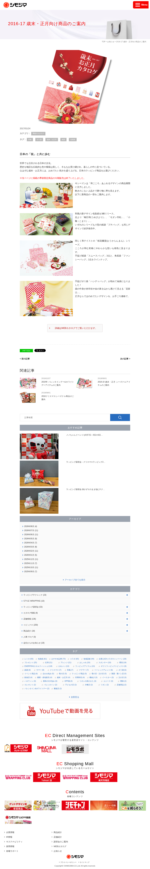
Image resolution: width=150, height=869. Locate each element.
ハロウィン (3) (30, 681)
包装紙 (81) (42, 659)
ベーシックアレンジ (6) (103, 670)
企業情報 (10, 832)
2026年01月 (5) (30, 555)
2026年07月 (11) (31, 530)
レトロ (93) (28, 659)
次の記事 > (125, 359)
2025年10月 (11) (31, 567)
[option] (18, 748)
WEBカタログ (60, 846)
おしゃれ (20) (85, 663)
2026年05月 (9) (30, 539)
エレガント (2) (30, 685)
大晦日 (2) (89, 685)
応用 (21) (48, 663)
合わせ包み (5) (48, 674)
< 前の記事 (25, 359)
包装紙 (72, 139)
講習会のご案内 (61, 841)
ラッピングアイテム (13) (85, 666)
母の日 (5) (63, 674)
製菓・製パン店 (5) (118, 674)
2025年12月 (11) (31, 559)
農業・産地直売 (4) (44, 677)
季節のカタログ (38, 133)
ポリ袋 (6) (122, 670)
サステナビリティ (14, 841)
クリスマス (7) (55, 670)
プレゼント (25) (30, 663)
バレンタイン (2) (50, 685)
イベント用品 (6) (31, 674)
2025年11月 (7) (30, 563)
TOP (103, 42)
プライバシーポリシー (68, 862)
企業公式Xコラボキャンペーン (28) (112, 659)
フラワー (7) (84, 670)
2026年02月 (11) (31, 551)
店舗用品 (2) (121, 685)
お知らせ (110, 42)
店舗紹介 (58, 837)
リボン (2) (105, 685)
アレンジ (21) (66, 663)
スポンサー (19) (105, 663)
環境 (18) (122, 663)
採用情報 (10, 846)
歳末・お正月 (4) (63, 677)
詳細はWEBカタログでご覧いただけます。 (76, 328)
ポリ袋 (39, 139)
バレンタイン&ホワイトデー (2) (36, 689)
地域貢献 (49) (88, 659)
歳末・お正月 (52, 139)
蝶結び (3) (93, 677)
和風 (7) (70, 670)
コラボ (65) (74, 659)
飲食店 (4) (28, 677)
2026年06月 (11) (31, 534)
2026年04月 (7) (30, 543)
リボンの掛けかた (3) (88, 681)
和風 (29, 139)
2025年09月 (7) (30, 571)
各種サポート (12, 851)
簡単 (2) (123, 681)
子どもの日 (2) (71, 685)
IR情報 (9, 837)
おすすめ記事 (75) (58, 659)
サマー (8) (40, 670)
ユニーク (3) (108, 681)
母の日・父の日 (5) (99, 674)
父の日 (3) (122, 677)
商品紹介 (58, 832)
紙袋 (63, 139)
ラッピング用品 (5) (79, 674)
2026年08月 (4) (30, 526)
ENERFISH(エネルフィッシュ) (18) (38, 666)
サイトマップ (84, 862)
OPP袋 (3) (68, 681)
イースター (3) (108, 677)
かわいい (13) (63, 666)
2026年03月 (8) (30, 547)
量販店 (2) (58, 689)
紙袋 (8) (27, 670)
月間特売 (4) (80, 677)
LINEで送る (26, 351)
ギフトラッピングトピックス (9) (113, 666)
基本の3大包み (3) (50, 681)
